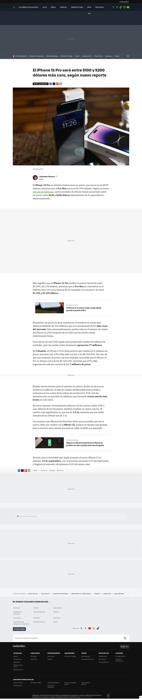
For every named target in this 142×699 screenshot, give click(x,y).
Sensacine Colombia (51, 686)
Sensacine (51, 656)
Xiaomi (55, 622)
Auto (45, 7)
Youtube (128, 7)
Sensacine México (53, 683)
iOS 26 (77, 56)
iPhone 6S (56, 618)
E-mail (60, 84)
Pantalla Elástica (39, 622)
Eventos (56, 612)
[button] (48, 176)
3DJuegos (33, 656)
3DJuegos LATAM (35, 683)
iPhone (61, 470)
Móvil (53, 7)
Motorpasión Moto (88, 659)
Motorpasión (86, 656)
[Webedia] (124, 1)
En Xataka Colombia (72, 305)
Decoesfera (102, 659)
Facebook (117, 7)
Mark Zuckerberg (52, 56)
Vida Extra (33, 659)
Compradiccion (104, 662)
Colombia (36, 618)
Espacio (63, 7)
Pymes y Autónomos (119, 660)
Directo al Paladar (70, 656)
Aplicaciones (57, 608)
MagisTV (97, 594)
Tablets (35, 608)
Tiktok (120, 7)
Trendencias (103, 656)
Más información (86, 697)
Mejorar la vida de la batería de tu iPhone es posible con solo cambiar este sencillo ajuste (85, 443)
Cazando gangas (39, 612)
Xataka (15, 656)
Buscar (125, 638)
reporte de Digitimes (43, 191)
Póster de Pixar (33, 594)
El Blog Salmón (120, 656)
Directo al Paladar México (70, 683)
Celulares (44, 470)
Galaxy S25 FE (86, 56)
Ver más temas (19, 629)
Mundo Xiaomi (18, 670)
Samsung (108, 56)
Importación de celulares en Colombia (21, 623)
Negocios (99, 7)
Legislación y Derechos (17, 613)
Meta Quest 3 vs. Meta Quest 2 (81, 594)
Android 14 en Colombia (61, 594)
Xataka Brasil (17, 685)
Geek (89, 7)
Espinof (50, 659)
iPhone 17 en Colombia (36, 56)
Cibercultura (77, 7)
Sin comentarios (41, 84)
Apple (53, 470)
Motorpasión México (86, 683)
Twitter (113, 7)
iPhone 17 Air (98, 56)
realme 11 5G (107, 594)
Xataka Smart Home (17, 666)
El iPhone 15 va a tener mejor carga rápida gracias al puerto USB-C (83, 309)
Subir (123, 647)
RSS (93, 628)
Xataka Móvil (17, 659)
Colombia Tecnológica (28, 7)
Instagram (124, 7)
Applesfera (16, 662)
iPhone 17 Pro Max (66, 56)
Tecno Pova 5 (45, 594)
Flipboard (57, 84)
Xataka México (18, 683)
